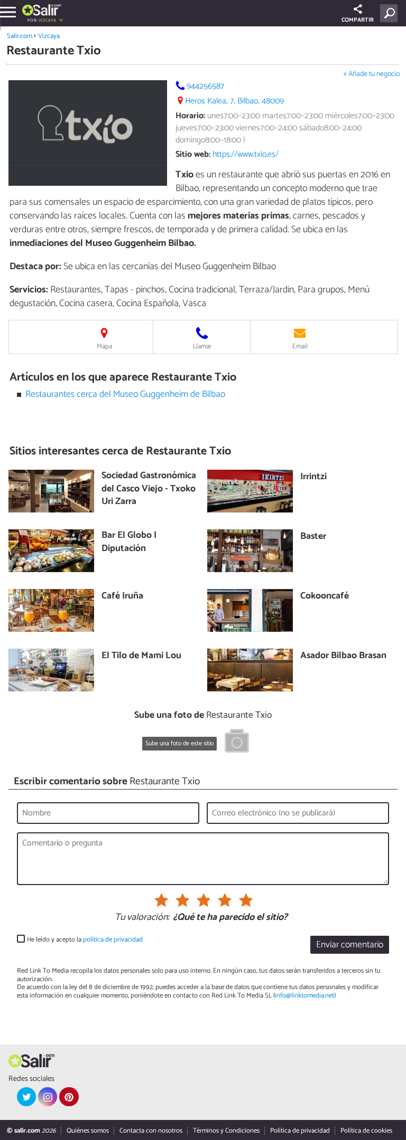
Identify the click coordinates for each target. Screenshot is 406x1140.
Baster (313, 537)
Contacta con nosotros (150, 1131)
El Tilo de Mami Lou (141, 656)
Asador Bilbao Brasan (343, 656)
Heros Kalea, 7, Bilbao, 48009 (234, 101)
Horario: (190, 116)
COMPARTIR (358, 20)
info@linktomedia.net (304, 995)
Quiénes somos (88, 1131)
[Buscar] (391, 13)
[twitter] (26, 1096)
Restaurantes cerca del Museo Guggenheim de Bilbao (125, 394)
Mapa (104, 346)
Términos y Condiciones (226, 1131)
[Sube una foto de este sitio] (237, 743)
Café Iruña (122, 596)
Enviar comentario (349, 945)
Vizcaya (49, 36)
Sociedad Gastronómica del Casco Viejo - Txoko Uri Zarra (149, 489)
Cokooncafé (324, 596)
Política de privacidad (300, 1131)
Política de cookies (366, 1131)
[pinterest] (68, 1096)
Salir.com (19, 36)
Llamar (202, 346)
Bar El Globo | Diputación (129, 542)
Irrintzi (313, 477)
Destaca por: (35, 266)
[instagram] (47, 1096)
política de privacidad (113, 939)
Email (300, 346)
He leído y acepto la (85, 940)
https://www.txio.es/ (246, 154)
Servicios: (29, 290)
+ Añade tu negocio (371, 74)
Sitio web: (193, 154)
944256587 (205, 86)
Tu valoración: (142, 918)
